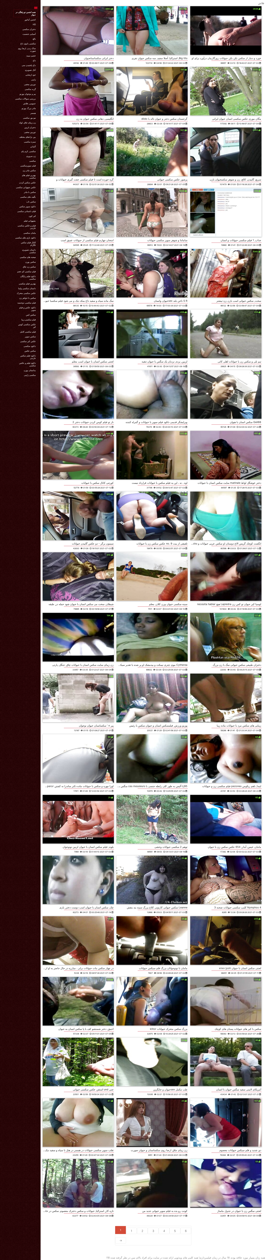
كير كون (32, 216)
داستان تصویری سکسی (29, 251)
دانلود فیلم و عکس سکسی (27, 364)
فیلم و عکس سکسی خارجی (27, 226)
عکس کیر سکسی (28, 341)
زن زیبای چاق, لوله (27, 122)
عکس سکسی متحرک (26, 293)
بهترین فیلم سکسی (27, 283)
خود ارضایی (30, 74)
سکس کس (31, 315)
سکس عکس (30, 351)
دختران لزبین (30, 127)
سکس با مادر (30, 192)
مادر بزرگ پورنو (29, 108)
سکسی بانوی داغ (28, 43)
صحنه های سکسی (28, 257)
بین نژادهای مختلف (27, 137)
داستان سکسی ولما (27, 288)
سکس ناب (31, 201)
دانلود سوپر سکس (27, 206)
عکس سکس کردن (27, 182)
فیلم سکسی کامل (28, 331)
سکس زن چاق (29, 266)
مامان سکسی (29, 233)
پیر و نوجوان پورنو (28, 94)
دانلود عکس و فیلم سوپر (27, 308)
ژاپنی (33, 79)
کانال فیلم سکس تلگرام (28, 243)
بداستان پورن (30, 370)
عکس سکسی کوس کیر (27, 325)
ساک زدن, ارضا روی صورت (27, 49)
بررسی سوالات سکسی (25, 98)
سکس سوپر (30, 336)
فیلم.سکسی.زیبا (28, 319)
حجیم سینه (31, 55)
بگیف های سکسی (28, 197)
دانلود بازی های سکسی (25, 237)
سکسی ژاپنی (30, 375)
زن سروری (31, 156)
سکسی (32, 161)
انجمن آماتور (30, 19)
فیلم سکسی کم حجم (26, 271)
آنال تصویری (30, 70)
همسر (33, 113)
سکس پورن (30, 262)
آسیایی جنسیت (29, 34)
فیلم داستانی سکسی (26, 211)
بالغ (34, 38)
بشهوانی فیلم (30, 220)
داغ (34, 60)
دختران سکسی (29, 29)
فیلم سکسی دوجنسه (26, 302)
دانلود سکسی (30, 346)
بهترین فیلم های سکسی (29, 176)
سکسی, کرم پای (28, 151)
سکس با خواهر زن (27, 298)
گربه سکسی (30, 89)
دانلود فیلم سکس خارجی (28, 356)
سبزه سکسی (30, 141)
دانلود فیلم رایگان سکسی (28, 277)
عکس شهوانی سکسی (26, 187)
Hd (34, 24)
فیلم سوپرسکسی (28, 165)
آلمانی (33, 146)
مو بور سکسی (29, 118)
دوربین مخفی (30, 84)
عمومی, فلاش (29, 103)
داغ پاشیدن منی (29, 65)
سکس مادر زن (29, 170)
